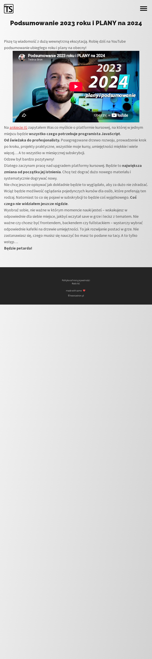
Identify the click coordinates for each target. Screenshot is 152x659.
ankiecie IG (18, 127)
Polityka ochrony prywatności (76, 280)
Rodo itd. (76, 283)
